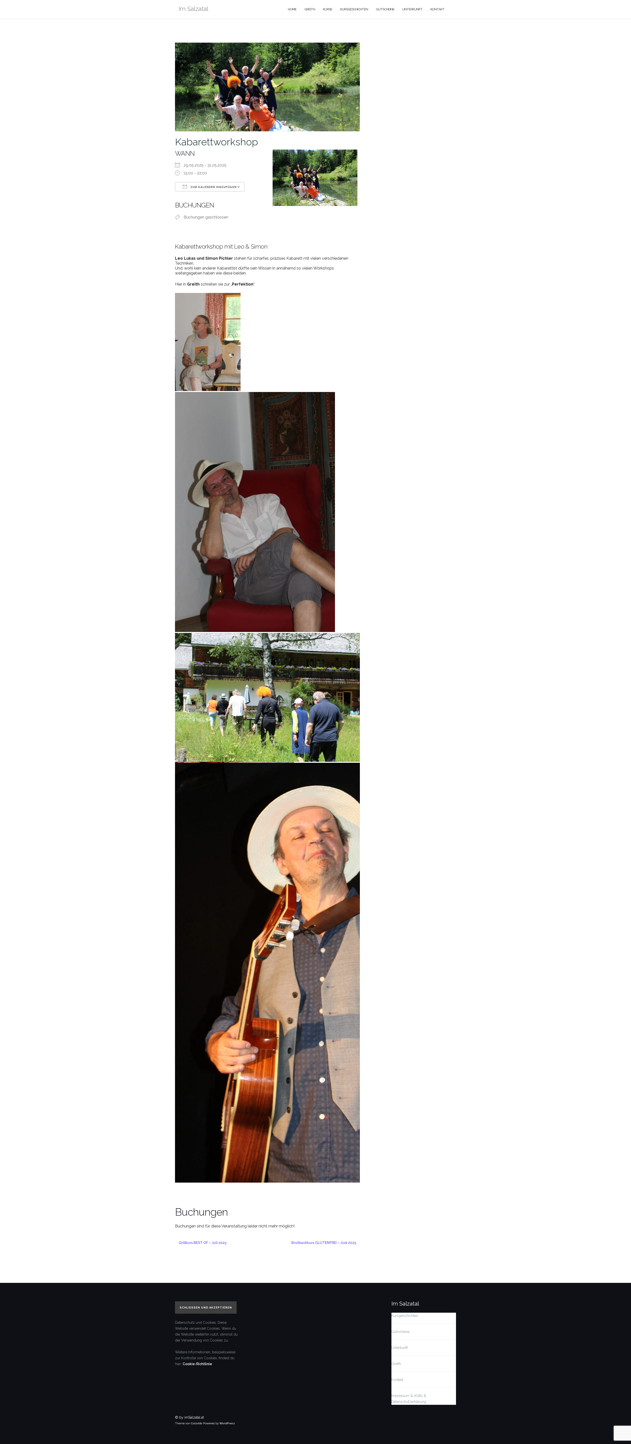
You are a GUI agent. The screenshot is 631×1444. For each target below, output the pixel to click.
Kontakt (437, 9)
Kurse (327, 9)
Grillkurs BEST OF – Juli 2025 (203, 1243)
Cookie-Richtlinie (197, 1364)
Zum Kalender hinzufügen (213, 187)
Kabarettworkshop (216, 142)
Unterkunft (412, 9)
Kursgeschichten (354, 9)
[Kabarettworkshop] (267, 86)
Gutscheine (385, 9)
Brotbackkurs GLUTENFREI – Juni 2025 (323, 1243)
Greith (309, 9)
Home (292, 9)
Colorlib (196, 1423)
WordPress (227, 1423)
